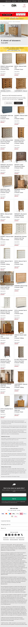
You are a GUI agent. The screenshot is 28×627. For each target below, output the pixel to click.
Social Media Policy (20, 537)
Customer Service (5, 521)
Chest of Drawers (16, 21)
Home (1, 21)
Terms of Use (21, 539)
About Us (3, 528)
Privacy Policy (12, 537)
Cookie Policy (6, 537)
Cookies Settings (9, 102)
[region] (14, 99)
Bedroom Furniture (7, 21)
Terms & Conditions (14, 539)
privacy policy (22, 501)
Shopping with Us (5, 524)
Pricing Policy (6, 539)
